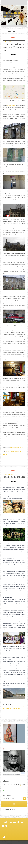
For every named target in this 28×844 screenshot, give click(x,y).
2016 (11, 447)
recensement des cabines (12, 451)
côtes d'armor (18, 453)
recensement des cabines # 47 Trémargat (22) (13, 47)
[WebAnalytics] (4, 790)
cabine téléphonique (8, 453)
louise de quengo (16, 708)
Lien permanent (8, 444)
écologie (14, 447)
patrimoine (8, 708)
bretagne (8, 706)
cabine (21, 451)
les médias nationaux (11, 105)
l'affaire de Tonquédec (14, 476)
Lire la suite (19, 786)
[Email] (14, 804)
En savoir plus (9, 842)
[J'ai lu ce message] (26, 840)
